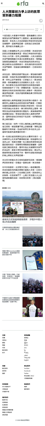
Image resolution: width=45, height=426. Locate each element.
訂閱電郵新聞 (28, 378)
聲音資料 (5, 350)
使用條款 (5, 407)
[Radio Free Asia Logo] (22, 3)
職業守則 (5, 400)
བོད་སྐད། (26, 353)
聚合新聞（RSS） (29, 376)
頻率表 (4, 371)
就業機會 (5, 402)
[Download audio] (41, 29)
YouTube (26, 368)
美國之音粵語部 (7, 412)
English (26, 360)
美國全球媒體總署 (7, 410)
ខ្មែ (24, 350)
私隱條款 (5, 405)
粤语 (25, 340)
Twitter (26, 373)
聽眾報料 (27, 389)
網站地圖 (5, 415)
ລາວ (25, 348)
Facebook (27, 371)
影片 (3, 353)
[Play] (5, 29)
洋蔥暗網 (5, 389)
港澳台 (4, 340)
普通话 (26, 338)
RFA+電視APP (6, 387)
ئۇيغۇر (26, 355)
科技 (3, 348)
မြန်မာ (26, 343)
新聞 (3, 338)
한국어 (26, 345)
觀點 (3, 343)
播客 (3, 373)
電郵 (25, 387)
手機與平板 (5, 392)
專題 (3, 345)
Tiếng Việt (27, 358)
